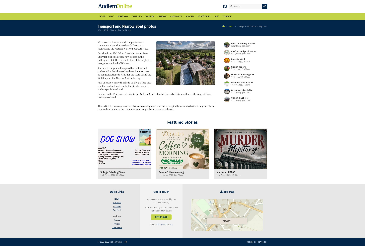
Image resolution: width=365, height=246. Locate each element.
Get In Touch (161, 217)
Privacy (117, 224)
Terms (117, 220)
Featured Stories (182, 122)
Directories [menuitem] (176, 16)
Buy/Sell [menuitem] (189, 16)
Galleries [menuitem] (137, 16)
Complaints (117, 227)
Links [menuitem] (216, 16)
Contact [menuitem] (227, 16)
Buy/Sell (117, 210)
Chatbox (117, 206)
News (231, 26)
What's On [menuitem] (123, 16)
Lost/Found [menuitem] (204, 16)
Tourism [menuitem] (149, 16)
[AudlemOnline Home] (116, 6)
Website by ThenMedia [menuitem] (256, 242)
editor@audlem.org (164, 224)
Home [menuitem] (102, 16)
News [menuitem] (111, 16)
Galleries (117, 202)
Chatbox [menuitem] (161, 16)
